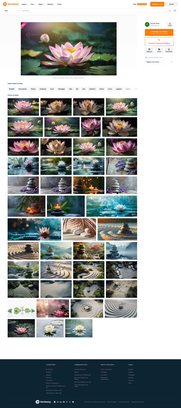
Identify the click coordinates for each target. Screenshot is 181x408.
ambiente (43, 89)
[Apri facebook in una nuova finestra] (54, 402)
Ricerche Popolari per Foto (82, 382)
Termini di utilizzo (112, 402)
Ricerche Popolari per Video (81, 385)
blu (77, 89)
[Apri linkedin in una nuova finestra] (61, 402)
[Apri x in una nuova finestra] (70, 402)
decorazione (23, 89)
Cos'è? (161, 57)
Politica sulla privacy (124, 402)
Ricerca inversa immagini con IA (55, 386)
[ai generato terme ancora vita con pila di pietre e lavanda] (121, 166)
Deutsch (131, 378)
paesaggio (61, 89)
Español (130, 372)
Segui (170, 25)
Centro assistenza (106, 369)
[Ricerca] (170, 11)
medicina (92, 89)
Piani (134, 4)
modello (11, 89)
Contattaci (104, 372)
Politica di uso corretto (137, 402)
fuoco (110, 89)
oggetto (119, 89)
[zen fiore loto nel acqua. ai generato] (21, 328)
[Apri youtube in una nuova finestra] (73, 402)
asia (83, 89)
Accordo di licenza (80, 369)
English (130, 369)
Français (131, 380)
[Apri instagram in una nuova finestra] (58, 402)
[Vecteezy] (11, 4)
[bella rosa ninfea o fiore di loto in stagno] (23, 107)
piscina (33, 89)
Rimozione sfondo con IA (54, 390)
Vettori (24, 4)
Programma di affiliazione (82, 375)
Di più (59, 4)
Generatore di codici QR (53, 393)
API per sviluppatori (52, 383)
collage (128, 89)
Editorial (50, 4)
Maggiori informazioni (153, 62)
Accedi (171, 4)
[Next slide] (134, 89)
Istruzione (49, 380)
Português (131, 375)
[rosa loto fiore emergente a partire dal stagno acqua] (21, 308)
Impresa (48, 378)
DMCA (76, 372)
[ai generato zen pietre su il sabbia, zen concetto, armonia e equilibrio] (117, 229)
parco (52, 89)
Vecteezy (49, 372)
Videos (40, 4)
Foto (32, 4)
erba (70, 89)
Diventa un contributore (105, 378)
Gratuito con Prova (159, 32)
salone (101, 89)
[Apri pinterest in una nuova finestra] (64, 402)
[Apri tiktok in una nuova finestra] (67, 402)
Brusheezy (49, 369)
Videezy (48, 375)
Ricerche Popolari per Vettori (81, 378)
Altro (129, 383)
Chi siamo (104, 375)
